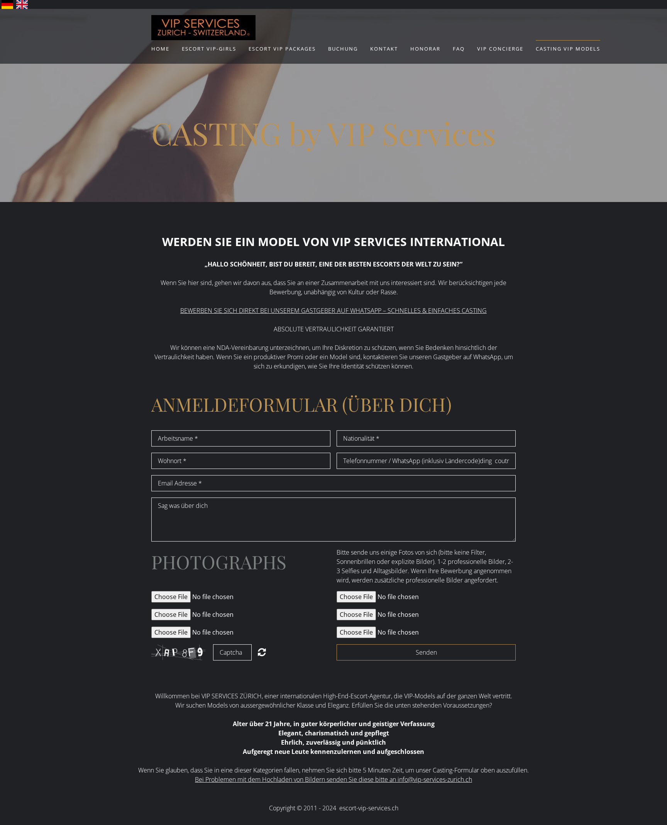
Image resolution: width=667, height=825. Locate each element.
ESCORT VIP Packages (282, 48)
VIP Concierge (500, 48)
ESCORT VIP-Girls (209, 48)
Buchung (343, 48)
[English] (22, 4)
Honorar (425, 48)
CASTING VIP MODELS (568, 48)
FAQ (459, 48)
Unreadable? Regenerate (262, 652)
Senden (426, 652)
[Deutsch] (7, 4)
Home (160, 48)
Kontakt (384, 48)
